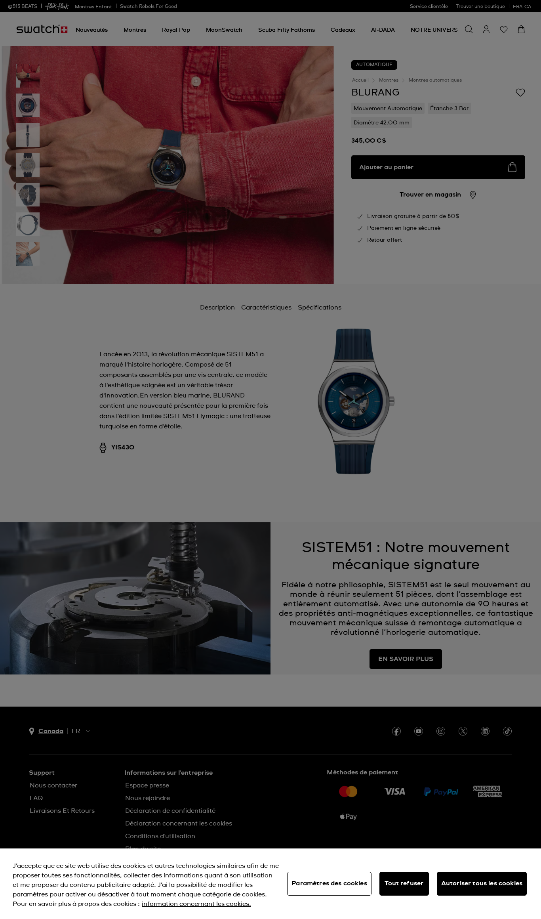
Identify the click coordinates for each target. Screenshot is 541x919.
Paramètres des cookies (329, 883)
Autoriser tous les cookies (481, 883)
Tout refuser (404, 883)
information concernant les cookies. (196, 904)
